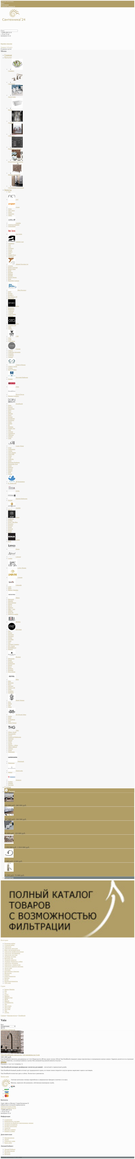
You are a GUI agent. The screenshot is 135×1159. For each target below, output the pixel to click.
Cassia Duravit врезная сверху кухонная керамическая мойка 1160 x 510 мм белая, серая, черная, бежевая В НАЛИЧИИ (51, 817)
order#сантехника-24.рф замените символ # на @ (8, 1107)
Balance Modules (9, 989)
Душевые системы (10, 956)
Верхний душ (8, 958)
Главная (3, 1015)
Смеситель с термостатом (12, 965)
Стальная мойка (9, 945)
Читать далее (5, 1076)
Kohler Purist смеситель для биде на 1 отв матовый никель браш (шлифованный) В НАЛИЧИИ (41, 873)
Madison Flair (8, 997)
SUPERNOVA (8, 1002)
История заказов (9, 1151)
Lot (5, 993)
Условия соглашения (10, 1124)
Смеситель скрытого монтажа (13, 966)
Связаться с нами (9, 1141)
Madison (6, 996)
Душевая (11, 123)
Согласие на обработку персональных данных (18, 1123)
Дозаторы (7, 970)
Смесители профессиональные (14, 951)
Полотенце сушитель (14, 149)
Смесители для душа (10, 955)
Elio (5, 991)
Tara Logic (7, 1007)
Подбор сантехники (10, 1126)
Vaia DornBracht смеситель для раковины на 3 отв (20, 1055)
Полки (6, 979)
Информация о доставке (12, 1121)
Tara (5, 1004)
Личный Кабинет (9, 1149)
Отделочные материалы (15, 162)
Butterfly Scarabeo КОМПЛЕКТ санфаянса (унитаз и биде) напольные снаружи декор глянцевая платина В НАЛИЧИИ (50, 803)
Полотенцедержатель (11, 981)
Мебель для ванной (14, 175)
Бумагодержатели (10, 976)
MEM (6, 999)
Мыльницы (8, 973)
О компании (8, 1120)
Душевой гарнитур (10, 960)
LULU (6, 994)
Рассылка (7, 1154)
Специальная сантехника (16, 188)
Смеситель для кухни (11, 948)
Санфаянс (11, 71)
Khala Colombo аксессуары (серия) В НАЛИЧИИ (23, 859)
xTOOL (6, 1012)
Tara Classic (7, 1006)
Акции (6, 1139)
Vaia (5, 1011)
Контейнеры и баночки (11, 971)
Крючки (6, 978)
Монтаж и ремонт (10, 1129)
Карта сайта (8, 1143)
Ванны (10, 110)
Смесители (11, 84)
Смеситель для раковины (12, 953)
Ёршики (7, 975)
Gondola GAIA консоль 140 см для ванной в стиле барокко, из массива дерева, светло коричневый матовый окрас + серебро (52, 845)
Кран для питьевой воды (12, 950)
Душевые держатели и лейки (13, 961)
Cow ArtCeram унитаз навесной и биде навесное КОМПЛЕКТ (28, 831)
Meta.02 (6, 1001)
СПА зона (11, 136)
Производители (12, 1015)
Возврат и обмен (9, 1131)
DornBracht (21, 1015)
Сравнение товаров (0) (8, 1029)
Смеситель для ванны (11, 963)
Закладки (7, 1152)
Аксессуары (12, 97)
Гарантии (7, 1128)
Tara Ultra (7, 1009)
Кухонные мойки (9, 943)
